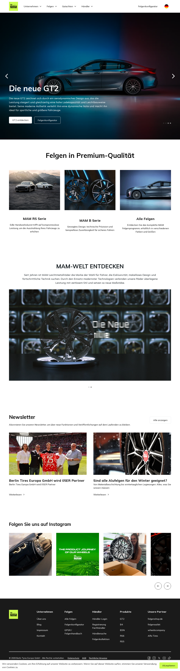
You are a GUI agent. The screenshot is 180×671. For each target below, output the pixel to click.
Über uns (41, 618)
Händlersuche (99, 633)
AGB (84, 658)
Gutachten (67, 6)
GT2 (122, 618)
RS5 (122, 641)
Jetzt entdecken (20, 120)
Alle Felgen (70, 618)
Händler (85, 6)
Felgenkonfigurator (148, 6)
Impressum (42, 630)
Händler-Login (99, 618)
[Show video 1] (88, 387)
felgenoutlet (154, 624)
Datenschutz (73, 658)
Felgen (50, 6)
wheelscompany (156, 630)
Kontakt (41, 635)
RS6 (122, 635)
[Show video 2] (91, 387)
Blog (39, 624)
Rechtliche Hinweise (98, 658)
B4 (121, 624)
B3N (122, 630)
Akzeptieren (168, 665)
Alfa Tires (153, 635)
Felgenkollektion (101, 639)
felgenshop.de (155, 618)
